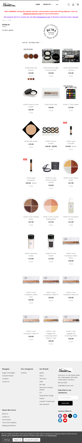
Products (47, 4)
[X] (70, 416)
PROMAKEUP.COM (43, 17)
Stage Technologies (8, 373)
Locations (5, 379)
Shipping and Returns (9, 425)
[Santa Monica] (31, 79)
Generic (42, 398)
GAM (41, 382)
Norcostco (43, 379)
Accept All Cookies (32, 440)
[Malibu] (33, 79)
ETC (41, 392)
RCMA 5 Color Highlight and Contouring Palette (71, 333)
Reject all (17, 440)
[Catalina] (29, 79)
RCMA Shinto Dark (51, 104)
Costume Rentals (7, 376)
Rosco (42, 376)
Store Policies (6, 420)
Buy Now (51, 98)
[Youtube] (65, 420)
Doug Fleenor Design (46, 395)
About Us (5, 414)
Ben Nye (42, 384)
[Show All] (57, 4)
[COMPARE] (36, 54)
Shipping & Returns (30, 14)
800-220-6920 (62, 383)
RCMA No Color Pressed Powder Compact (51, 180)
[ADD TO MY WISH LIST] (36, 57)
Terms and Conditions (9, 422)
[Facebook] (60, 416)
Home (38, 4)
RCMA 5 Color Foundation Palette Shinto (70, 255)
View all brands (44, 404)
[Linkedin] (60, 420)
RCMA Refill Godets (31, 141)
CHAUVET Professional (47, 401)
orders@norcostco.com (65, 386)
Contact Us (5, 382)
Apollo (42, 373)
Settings (7, 440)
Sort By (25, 42)
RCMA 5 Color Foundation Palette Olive (31, 294)
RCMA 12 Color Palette (71, 104)
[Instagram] (75, 416)
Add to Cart (51, 93)
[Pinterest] (65, 416)
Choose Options (31, 98)
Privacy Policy (52, 435)
